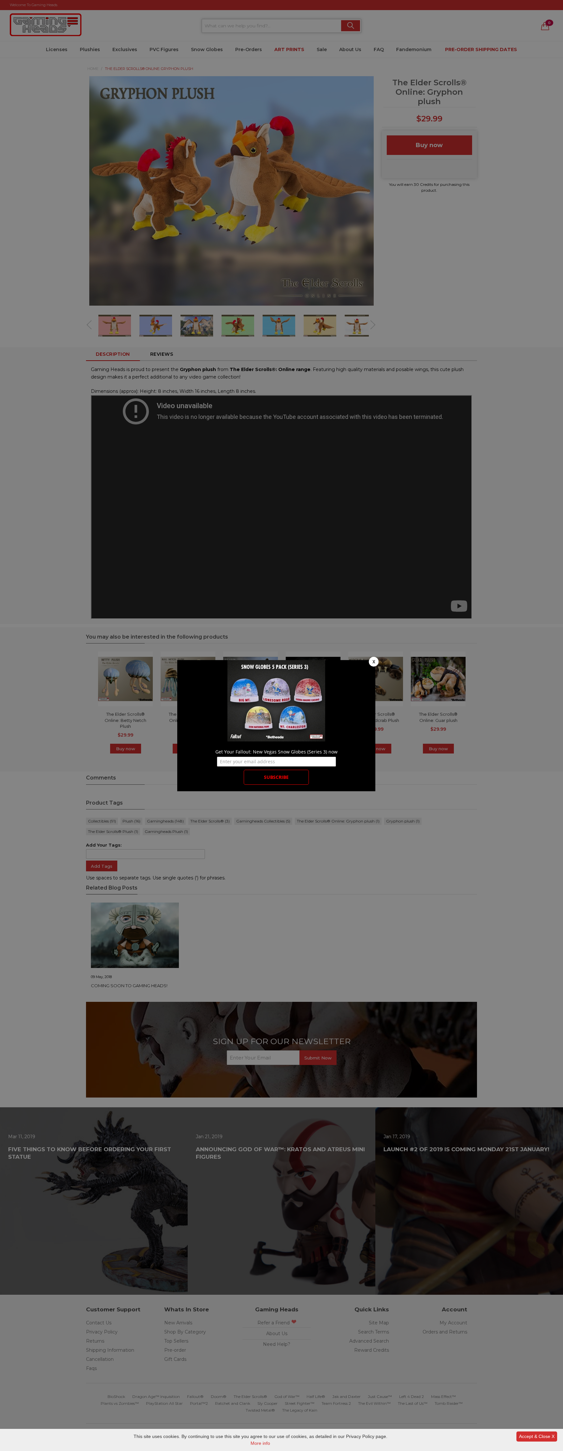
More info (260, 1443)
